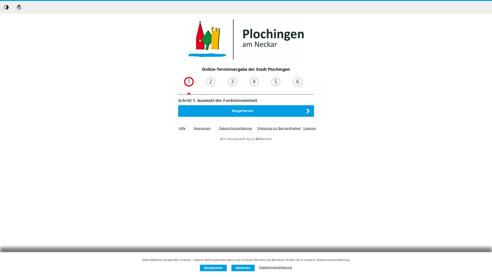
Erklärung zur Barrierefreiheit (279, 128)
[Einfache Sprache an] (19, 7)
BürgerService (242, 111)
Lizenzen (309, 128)
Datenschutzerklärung (275, 267)
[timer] (246, 139)
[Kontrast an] (6, 7)
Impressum (202, 128)
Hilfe (182, 128)
